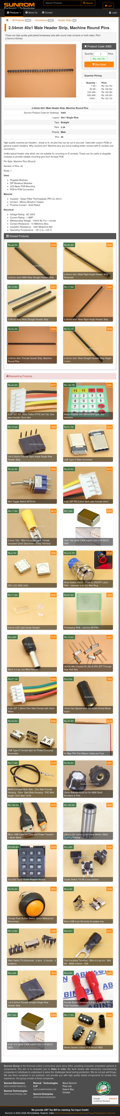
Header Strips (66, 20)
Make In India (58, 1068)
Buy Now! (100, 64)
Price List (67, 1086)
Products (14, 12)
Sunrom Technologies (15, 1090)
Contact (48, 12)
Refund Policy (60, 1113)
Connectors (44, 20)
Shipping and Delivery (77, 1113)
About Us (32, 12)
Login (114, 12)
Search (89, 3)
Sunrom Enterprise (43, 1093)
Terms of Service (108, 1113)
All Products (21, 20)
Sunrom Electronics (14, 1082)
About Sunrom (69, 1082)
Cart (109, 5)
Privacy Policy (94, 1113)
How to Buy (68, 1089)
